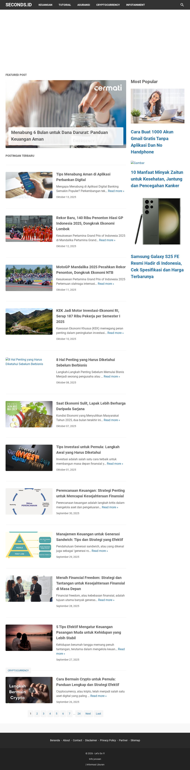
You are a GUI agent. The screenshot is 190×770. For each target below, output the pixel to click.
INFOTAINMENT (135, 4)
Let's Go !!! (100, 753)
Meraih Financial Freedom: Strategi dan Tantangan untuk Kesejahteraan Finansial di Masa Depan (90, 583)
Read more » (116, 191)
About (66, 740)
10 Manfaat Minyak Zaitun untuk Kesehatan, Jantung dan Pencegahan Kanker (157, 179)
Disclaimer (91, 740)
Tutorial (65, 4)
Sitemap (135, 740)
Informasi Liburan (95, 764)
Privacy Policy (108, 740)
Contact (77, 740)
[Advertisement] (95, 41)
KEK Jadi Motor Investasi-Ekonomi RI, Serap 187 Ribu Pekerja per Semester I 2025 (88, 316)
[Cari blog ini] (182, 5)
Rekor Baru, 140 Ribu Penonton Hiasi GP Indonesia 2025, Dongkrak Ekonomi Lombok (89, 223)
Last (98, 713)
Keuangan (45, 4)
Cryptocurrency (108, 4)
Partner (123, 740)
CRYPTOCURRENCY (18, 670)
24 (79, 713)
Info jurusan (95, 759)
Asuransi (83, 4)
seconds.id (19, 4)
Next (88, 713)
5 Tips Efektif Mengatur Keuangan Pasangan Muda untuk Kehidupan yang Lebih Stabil (88, 632)
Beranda (55, 740)
